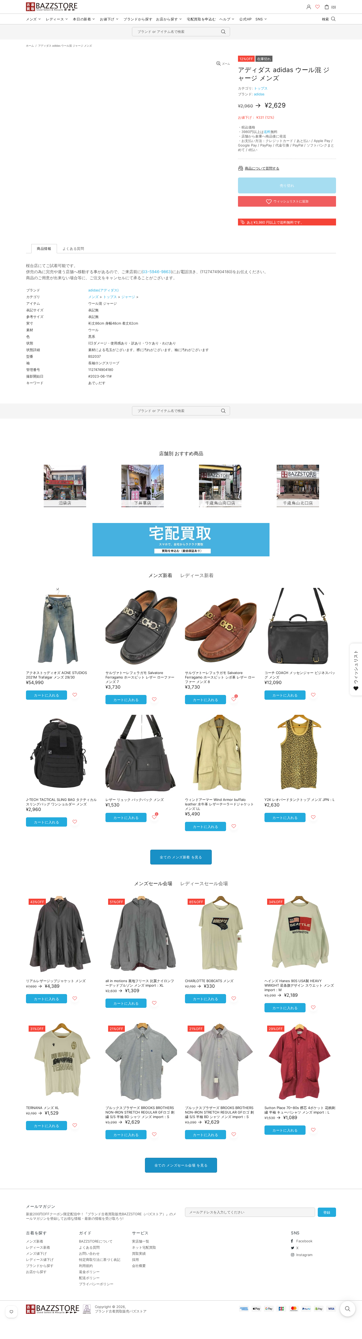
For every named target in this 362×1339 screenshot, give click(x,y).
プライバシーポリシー (96, 1284)
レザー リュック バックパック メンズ (134, 799)
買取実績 (139, 1253)
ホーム (30, 45)
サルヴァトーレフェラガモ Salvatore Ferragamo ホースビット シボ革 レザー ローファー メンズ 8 (220, 677)
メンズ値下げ (36, 1253)
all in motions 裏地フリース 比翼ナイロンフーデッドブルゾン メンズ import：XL (139, 983)
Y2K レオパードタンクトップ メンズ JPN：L (299, 799)
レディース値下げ (40, 1259)
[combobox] (181, 31)
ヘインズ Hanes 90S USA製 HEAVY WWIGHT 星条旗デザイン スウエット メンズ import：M (299, 985)
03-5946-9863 (157, 271)
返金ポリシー (89, 1272)
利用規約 (86, 1265)
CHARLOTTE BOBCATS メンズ (209, 981)
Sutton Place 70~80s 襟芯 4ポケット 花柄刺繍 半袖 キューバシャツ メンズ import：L (299, 1110)
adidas (259, 94)
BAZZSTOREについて (96, 1241)
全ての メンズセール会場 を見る (181, 1165)
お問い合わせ (89, 1253)
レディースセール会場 (204, 883)
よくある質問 (89, 1247)
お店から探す (36, 1272)
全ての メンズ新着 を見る (181, 857)
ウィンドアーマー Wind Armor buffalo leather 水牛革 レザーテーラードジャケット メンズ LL (219, 804)
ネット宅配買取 (144, 1247)
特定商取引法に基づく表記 (99, 1259)
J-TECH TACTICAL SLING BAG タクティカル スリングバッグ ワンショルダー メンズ (61, 801)
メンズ (93, 297)
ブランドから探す (40, 1265)
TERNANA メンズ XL (42, 1108)
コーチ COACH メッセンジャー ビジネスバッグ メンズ (299, 675)
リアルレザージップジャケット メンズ (56, 981)
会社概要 (139, 1265)
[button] (347, 1308)
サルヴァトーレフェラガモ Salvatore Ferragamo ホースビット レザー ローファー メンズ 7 (139, 677)
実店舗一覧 (140, 1241)
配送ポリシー (89, 1278)
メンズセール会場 (153, 883)
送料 (267, 132)
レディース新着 (197, 575)
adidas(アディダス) (103, 290)
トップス (261, 88)
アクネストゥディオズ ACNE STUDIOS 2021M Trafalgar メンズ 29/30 (56, 675)
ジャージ (128, 297)
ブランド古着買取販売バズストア (52, 6)
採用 (135, 1259)
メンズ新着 (160, 575)
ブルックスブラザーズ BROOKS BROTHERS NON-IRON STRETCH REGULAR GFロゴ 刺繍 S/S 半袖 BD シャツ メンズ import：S (139, 1112)
